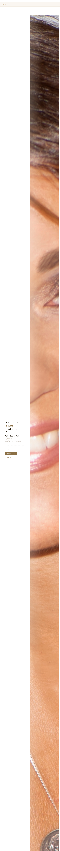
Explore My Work (11, 453)
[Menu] (58, 4)
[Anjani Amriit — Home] (4, 4)
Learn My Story (10, 457)
